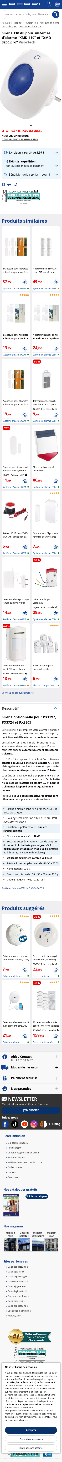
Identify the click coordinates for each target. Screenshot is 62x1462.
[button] (31, 152)
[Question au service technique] (16, 184)
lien (44, 1391)
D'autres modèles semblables (20, 139)
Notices (12, 1172)
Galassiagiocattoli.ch (18, 1281)
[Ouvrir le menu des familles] (4, 4)
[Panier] (57, 4)
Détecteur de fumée (13, 976)
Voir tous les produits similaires (18, 692)
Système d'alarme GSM (14, 288)
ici (28, 1420)
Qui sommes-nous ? (18, 1142)
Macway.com (14, 1315)
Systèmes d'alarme (30, 26)
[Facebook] (4, 184)
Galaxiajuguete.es (17, 1286)
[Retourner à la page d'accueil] (27, 4)
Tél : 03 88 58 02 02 (22, 1060)
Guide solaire (14, 1177)
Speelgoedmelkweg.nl (19, 1296)
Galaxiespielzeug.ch (18, 1276)
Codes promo (15, 1167)
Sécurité (31, 22)
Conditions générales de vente (23, 1152)
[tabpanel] (30, 84)
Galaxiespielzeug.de (18, 1266)
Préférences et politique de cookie (25, 1162)
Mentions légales (16, 1157)
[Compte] (49, 4)
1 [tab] (31, 126)
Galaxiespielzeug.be (18, 1305)
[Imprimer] (10, 184)
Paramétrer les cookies (31, 1439)
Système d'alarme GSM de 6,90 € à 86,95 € (23, 888)
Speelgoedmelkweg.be (19, 1310)
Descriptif (10, 708)
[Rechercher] (55, 14)
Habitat (18, 22)
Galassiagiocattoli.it (17, 1291)
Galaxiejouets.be (16, 1300)
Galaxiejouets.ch (16, 1271)
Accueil (6, 22)
